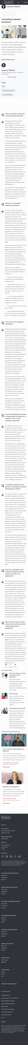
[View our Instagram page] (15, 856)
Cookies (3, 849)
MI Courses (3, 917)
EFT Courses (4, 931)
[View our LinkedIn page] (11, 856)
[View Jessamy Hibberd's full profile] (3, 65)
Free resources (5, 995)
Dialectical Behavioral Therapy (10, 873)
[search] (18, 2)
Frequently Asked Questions (9, 983)
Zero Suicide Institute (6, 1014)
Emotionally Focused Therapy (9, 929)
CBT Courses (4, 889)
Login (26, 2)
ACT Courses (4, 903)
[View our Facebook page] (6, 856)
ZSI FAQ (3, 950)
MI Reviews (3, 919)
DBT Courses (4, 875)
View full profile (12, 77)
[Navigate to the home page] (8, 2)
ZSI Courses (4, 945)
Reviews (3, 974)
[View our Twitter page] (2, 856)
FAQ (2, 976)
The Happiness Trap (5, 991)
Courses (3, 971)
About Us (3, 824)
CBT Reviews (4, 891)
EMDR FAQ (3, 962)
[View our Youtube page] (19, 856)
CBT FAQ (3, 893)
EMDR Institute (5, 957)
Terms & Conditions (5, 845)
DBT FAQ (3, 879)
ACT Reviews (4, 905)
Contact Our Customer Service (8, 830)
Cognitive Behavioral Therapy (9, 887)
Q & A (2, 1017)
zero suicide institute (7, 943)
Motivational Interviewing (8, 915)
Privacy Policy (4, 847)
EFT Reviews (4, 934)
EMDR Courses (4, 960)
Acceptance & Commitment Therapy (10, 901)
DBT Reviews (4, 877)
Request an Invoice (5, 832)
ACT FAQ (3, 907)
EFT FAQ (3, 936)
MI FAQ (3, 922)
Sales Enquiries (4, 838)
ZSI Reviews (4, 948)
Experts (3, 1021)
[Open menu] (2, 2)
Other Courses (5, 969)
